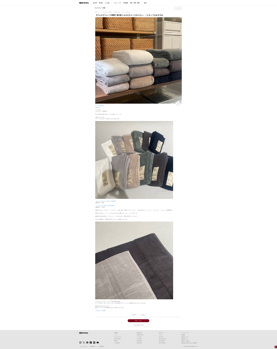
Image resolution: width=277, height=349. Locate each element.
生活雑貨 (125, 2)
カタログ (160, 334)
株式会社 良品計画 (185, 340)
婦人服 (95, 2)
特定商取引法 (101, 346)
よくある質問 (116, 342)
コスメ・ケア (117, 2)
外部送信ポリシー (93, 346)
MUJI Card (161, 336)
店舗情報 (116, 332)
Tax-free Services (162, 342)
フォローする (178, 7)
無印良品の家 (139, 332)
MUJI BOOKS (139, 340)
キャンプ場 (139, 336)
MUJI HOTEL (139, 342)
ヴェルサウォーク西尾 (100, 310)
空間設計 (116, 340)
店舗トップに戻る (138, 320)
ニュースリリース (184, 332)
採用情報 (183, 334)
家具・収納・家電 (134, 2)
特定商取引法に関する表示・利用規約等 (189, 342)
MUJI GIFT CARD (162, 338)
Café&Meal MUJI (140, 334)
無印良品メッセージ (185, 336)
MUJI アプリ (161, 332)
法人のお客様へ (162, 340)
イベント (116, 334)
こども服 (107, 2)
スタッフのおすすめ (99, 105)
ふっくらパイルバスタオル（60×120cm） (105, 205)
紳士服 (100, 2)
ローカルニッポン (117, 336)
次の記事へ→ (143, 314)
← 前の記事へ (133, 314)
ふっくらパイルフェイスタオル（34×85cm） (106, 201)
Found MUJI (139, 338)
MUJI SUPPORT (117, 338)
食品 (145, 2)
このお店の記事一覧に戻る (138, 325)
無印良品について (184, 338)
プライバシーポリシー (83, 346)
